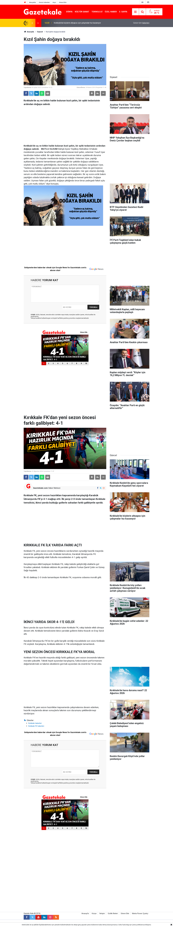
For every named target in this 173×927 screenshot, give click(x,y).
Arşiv (54, 2)
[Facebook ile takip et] (97, 488)
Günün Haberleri (44, 2)
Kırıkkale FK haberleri (36, 726)
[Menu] (135, 12)
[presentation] (32, 23)
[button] (91, 93)
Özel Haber (111, 11)
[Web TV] (142, 2)
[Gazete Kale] (42, 11)
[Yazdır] (47, 93)
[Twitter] (31, 93)
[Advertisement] (12, 62)
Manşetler (32, 2)
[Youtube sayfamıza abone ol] (38, 917)
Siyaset (40, 32)
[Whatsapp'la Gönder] (42, 93)
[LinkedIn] (36, 93)
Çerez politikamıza (138, 925)
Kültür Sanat (82, 11)
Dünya (69, 11)
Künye (94, 914)
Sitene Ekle (62, 2)
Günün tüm (141, 23)
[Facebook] (26, 93)
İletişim (102, 914)
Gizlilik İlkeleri (113, 914)
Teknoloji (97, 11)
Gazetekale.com (40, 488)
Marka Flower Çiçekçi (140, 914)
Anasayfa (30, 32)
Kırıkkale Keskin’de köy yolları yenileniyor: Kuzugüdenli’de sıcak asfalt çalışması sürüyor (82, 22)
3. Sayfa (123, 11)
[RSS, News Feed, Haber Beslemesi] (56, 917)
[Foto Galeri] (148, 2)
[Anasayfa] (25, 2)
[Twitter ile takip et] (100, 488)
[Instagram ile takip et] (103, 488)
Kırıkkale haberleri (35, 723)
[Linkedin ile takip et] (44, 917)
